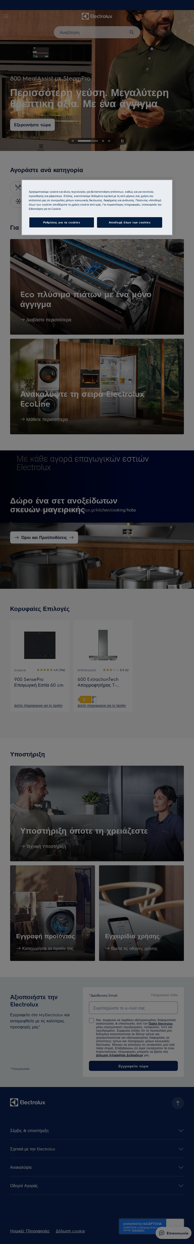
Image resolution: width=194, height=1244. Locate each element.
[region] (97, 207)
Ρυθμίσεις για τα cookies (61, 222)
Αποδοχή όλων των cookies (130, 222)
